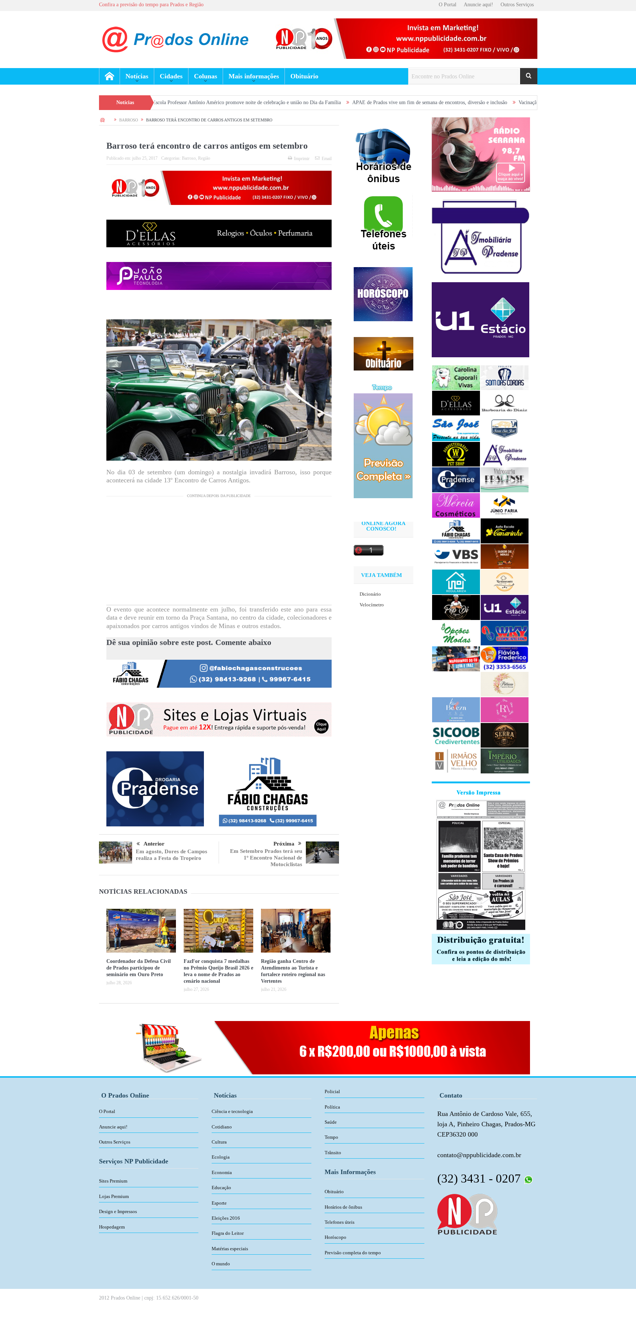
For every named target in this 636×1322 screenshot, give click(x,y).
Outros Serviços (517, 4)
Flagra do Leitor (228, 1233)
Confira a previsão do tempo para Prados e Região (151, 4)
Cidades (171, 76)
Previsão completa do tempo (353, 1252)
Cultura (219, 1142)
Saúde (331, 1122)
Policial (332, 1091)
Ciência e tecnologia (232, 1111)
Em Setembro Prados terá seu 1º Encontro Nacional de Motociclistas (266, 857)
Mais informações (254, 76)
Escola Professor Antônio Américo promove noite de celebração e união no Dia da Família (173, 102)
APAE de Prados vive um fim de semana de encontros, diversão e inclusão (356, 102)
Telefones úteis (339, 1222)
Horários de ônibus (343, 1207)
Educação (221, 1187)
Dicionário (370, 594)
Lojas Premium (114, 1196)
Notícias (137, 76)
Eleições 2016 (226, 1218)
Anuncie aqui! (478, 4)
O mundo (221, 1263)
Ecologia (221, 1157)
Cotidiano (222, 1127)
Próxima (283, 844)
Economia (222, 1172)
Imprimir (302, 158)
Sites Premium (113, 1181)
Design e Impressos (118, 1211)
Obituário (304, 76)
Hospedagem (112, 1227)
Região (204, 158)
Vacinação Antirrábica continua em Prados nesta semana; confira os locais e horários (532, 102)
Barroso (189, 158)
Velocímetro (372, 604)
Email (327, 158)
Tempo (331, 1137)
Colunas (205, 76)
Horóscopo (335, 1237)
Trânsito (333, 1152)
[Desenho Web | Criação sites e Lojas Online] (467, 1213)
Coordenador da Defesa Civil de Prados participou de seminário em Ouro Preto (138, 967)
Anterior (154, 844)
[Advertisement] (219, 553)
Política (332, 1107)
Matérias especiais (230, 1248)
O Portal (447, 4)
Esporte (219, 1203)
